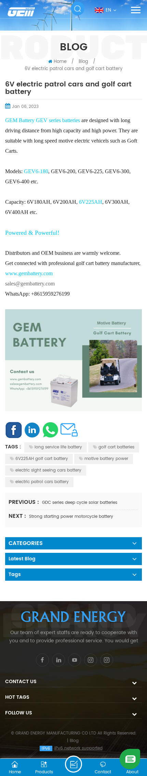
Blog (74, 741)
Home (60, 61)
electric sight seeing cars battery (48, 470)
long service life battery (58, 447)
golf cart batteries (116, 447)
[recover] (130, 759)
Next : (18, 516)
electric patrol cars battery (42, 482)
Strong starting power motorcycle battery (71, 516)
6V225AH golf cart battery (41, 459)
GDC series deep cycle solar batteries (79, 502)
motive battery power (106, 459)
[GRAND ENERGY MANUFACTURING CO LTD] (25, 12)
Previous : (25, 502)
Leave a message (73, 764)
